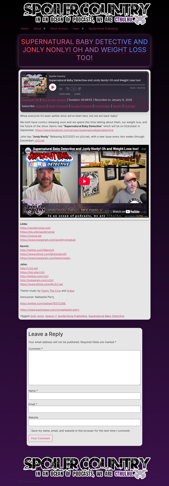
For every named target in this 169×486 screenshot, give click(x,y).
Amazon (41, 106)
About (37, 28)
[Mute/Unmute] (61, 88)
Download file (30, 99)
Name (33, 390)
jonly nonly (37, 316)
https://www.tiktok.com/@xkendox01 (43, 254)
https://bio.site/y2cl (32, 272)
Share (77, 94)
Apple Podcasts (58, 106)
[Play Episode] (52, 87)
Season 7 (50, 316)
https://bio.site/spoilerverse (37, 231)
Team (75, 28)
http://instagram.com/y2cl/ (37, 280)
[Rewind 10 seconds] (67, 88)
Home (24, 28)
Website (33, 417)
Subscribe (64, 94)
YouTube (129, 106)
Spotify (117, 106)
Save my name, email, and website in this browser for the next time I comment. (80, 430)
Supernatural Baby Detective (106, 316)
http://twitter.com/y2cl (34, 276)
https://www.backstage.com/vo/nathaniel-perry (49, 309)
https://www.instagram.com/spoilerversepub (48, 239)
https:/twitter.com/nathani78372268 (43, 303)
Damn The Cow (51, 290)
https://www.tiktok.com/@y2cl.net (41, 284)
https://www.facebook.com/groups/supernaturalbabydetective (74, 130)
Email (32, 404)
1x (73, 89)
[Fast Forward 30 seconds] (80, 88)
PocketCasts (102, 106)
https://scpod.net (31, 235)
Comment (35, 348)
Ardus (70, 290)
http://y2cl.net (29, 268)
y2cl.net (39, 140)
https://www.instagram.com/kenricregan (45, 258)
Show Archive (59, 28)
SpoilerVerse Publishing (103, 28)
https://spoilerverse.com (35, 227)
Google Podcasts (81, 106)
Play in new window (54, 99)
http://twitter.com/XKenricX (37, 250)
